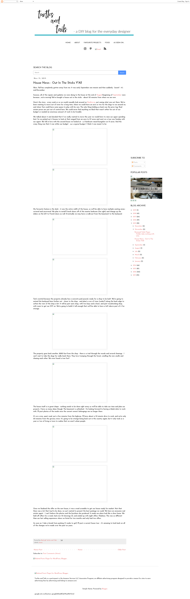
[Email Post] (61, 540)
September (117, 95)
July (136, 251)
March (137, 255)
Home (80, 550)
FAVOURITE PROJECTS (92, 42)
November (139, 229)
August (99, 95)
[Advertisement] (143, 124)
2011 (134, 275)
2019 (135, 210)
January (138, 261)
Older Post (122, 550)
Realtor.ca (91, 102)
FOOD (107, 42)
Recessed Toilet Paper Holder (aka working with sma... (144, 234)
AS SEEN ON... (119, 42)
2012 (135, 272)
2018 (135, 213)
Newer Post (38, 550)
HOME (68, 42)
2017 (135, 217)
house (41, 542)
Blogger (104, 589)
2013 (135, 268)
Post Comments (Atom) (51, 553)
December (139, 226)
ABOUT (77, 42)
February (138, 258)
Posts (135, 162)
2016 (135, 220)
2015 (135, 223)
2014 (135, 265)
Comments (137, 166)
